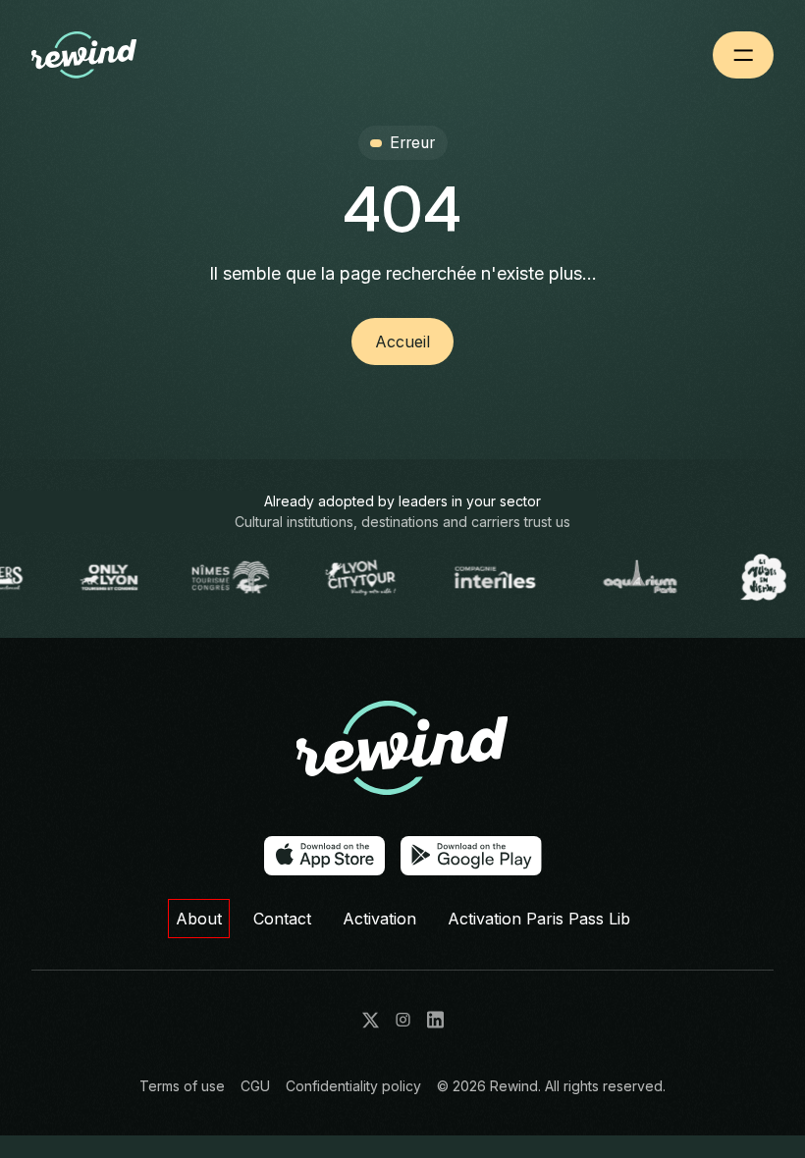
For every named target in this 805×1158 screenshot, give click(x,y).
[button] (743, 55)
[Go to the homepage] (402, 749)
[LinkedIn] (435, 1019)
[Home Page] (115, 55)
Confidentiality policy (353, 1086)
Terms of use (182, 1086)
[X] (370, 1020)
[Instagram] (403, 1019)
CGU (255, 1086)
